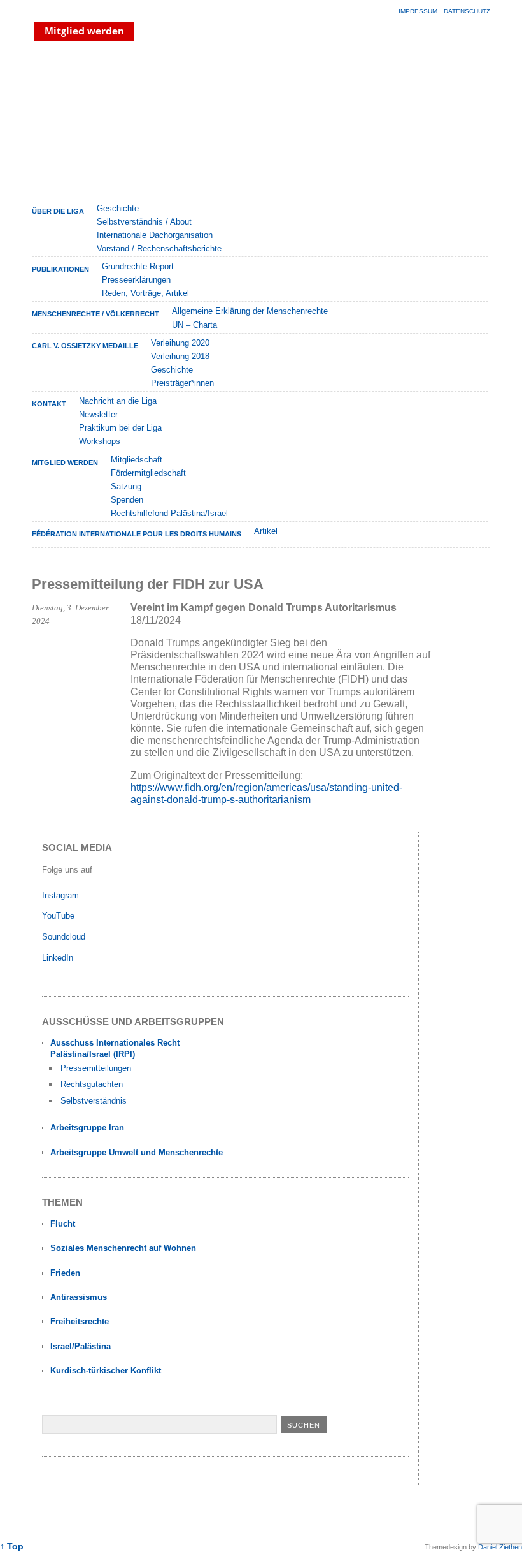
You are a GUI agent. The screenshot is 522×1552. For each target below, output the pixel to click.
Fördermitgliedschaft (148, 473)
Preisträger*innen (182, 383)
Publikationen (60, 269)
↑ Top (12, 1546)
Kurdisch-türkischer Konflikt (105, 1370)
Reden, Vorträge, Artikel (145, 293)
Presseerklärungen (136, 280)
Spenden (127, 500)
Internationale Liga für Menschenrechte (143, 120)
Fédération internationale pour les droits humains (136, 534)
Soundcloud (65, 937)
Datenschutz (467, 11)
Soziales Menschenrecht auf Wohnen (123, 1248)
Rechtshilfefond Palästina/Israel (169, 513)
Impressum (418, 11)
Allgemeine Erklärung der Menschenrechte (250, 311)
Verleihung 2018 (180, 356)
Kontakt (49, 404)
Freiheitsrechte (79, 1321)
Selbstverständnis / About (144, 221)
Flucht (62, 1224)
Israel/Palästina (80, 1346)
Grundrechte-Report (138, 266)
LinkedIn (59, 958)
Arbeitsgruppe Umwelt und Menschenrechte (136, 1152)
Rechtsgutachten (91, 1084)
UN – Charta (194, 325)
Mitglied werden (65, 462)
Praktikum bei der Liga (120, 427)
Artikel (266, 531)
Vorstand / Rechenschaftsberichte (159, 248)
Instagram (60, 895)
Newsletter (98, 414)
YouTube (59, 915)
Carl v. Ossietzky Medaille (85, 346)
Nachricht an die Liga (118, 401)
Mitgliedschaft (136, 459)
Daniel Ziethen (500, 1547)
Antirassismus (78, 1297)
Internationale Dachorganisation (155, 235)
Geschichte (118, 208)
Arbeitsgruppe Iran (87, 1127)
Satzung (126, 486)
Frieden (65, 1273)
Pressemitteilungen (95, 1068)
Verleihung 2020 (180, 343)
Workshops (99, 441)
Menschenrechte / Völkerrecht (95, 314)
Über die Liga (58, 211)
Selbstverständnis (93, 1100)
